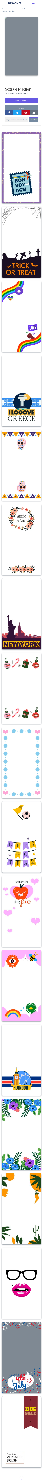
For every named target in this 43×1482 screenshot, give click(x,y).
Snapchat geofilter (22, 93)
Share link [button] (33, 120)
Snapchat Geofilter (8, 11)
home (4, 9)
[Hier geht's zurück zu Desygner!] (15, 4)
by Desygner (9, 93)
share (21, 108)
